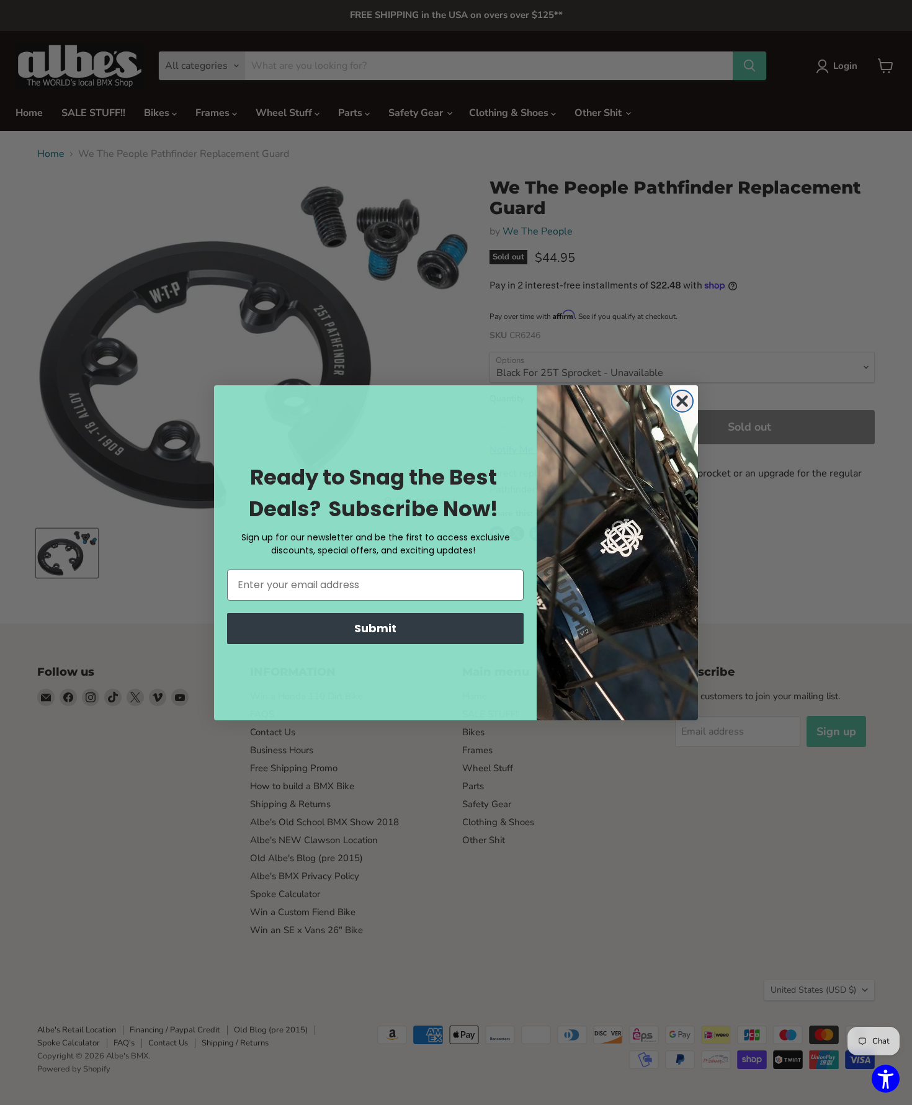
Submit (375, 628)
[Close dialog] (682, 401)
